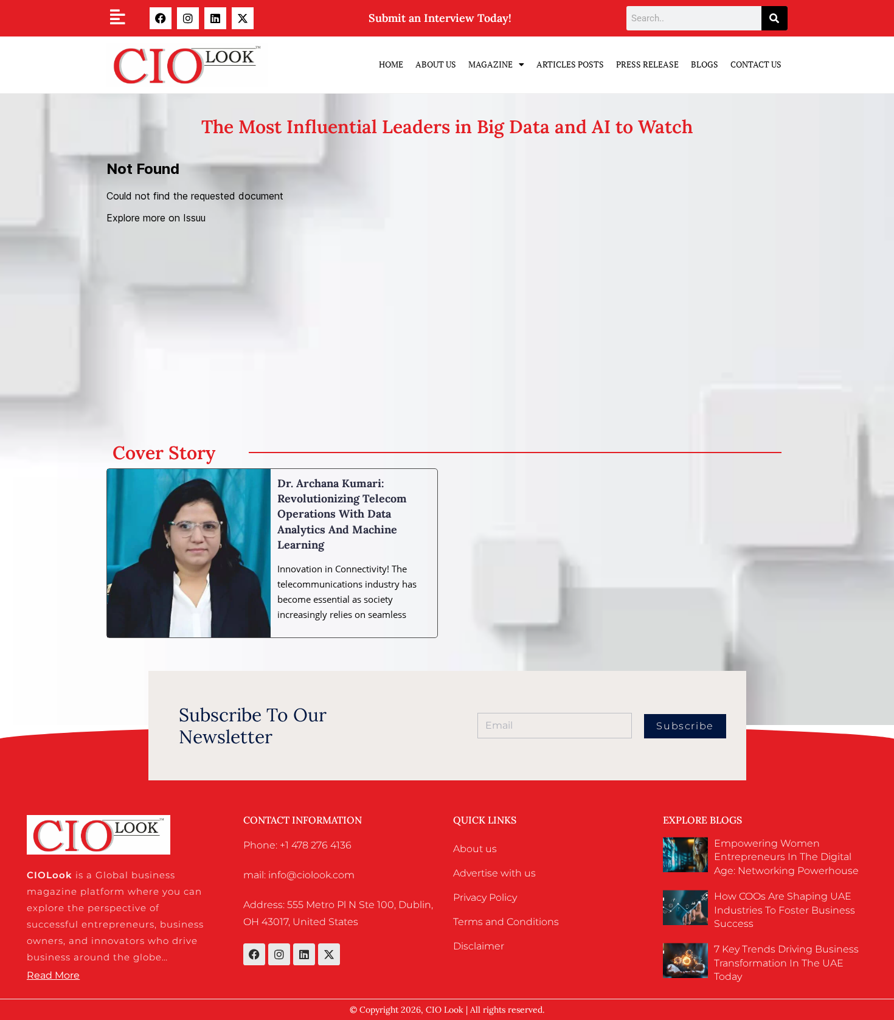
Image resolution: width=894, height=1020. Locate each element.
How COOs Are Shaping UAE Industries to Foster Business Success (784, 909)
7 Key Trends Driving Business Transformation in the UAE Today (786, 962)
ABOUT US (435, 64)
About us (475, 849)
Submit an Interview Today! (440, 18)
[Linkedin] (215, 18)
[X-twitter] (243, 18)
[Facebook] (161, 18)
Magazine (490, 64)
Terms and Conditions (506, 922)
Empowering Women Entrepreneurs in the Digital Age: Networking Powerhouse (786, 857)
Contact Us (755, 64)
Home (391, 64)
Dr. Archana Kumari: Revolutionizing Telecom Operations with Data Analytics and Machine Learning (342, 514)
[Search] (774, 18)
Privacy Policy (485, 897)
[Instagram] (188, 18)
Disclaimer (478, 946)
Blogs (704, 64)
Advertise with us (494, 873)
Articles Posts (570, 64)
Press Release (647, 64)
